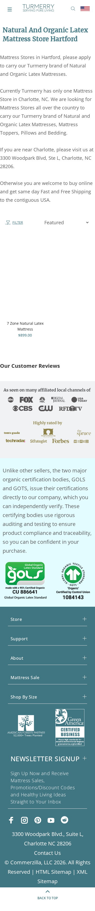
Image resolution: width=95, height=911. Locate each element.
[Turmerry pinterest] (37, 820)
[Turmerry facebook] (11, 820)
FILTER (17, 222)
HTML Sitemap (53, 871)
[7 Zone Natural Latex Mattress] (25, 276)
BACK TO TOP (47, 898)
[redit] (64, 820)
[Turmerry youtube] (51, 820)
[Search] (74, 9)
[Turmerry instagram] (24, 820)
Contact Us (47, 852)
